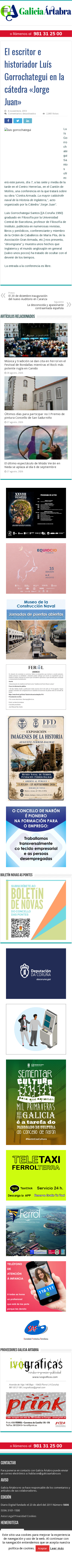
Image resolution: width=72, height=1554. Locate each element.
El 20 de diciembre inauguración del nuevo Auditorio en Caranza (27, 296)
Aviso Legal (7, 1516)
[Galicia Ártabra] (36, 12)
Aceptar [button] (42, 1548)
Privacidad (20, 1516)
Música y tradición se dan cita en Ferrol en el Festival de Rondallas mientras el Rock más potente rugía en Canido (35, 364)
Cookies (31, 1516)
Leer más (57, 1548)
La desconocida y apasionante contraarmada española (45, 305)
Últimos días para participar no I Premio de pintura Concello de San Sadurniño (34, 416)
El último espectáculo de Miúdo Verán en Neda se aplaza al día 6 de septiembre (32, 465)
